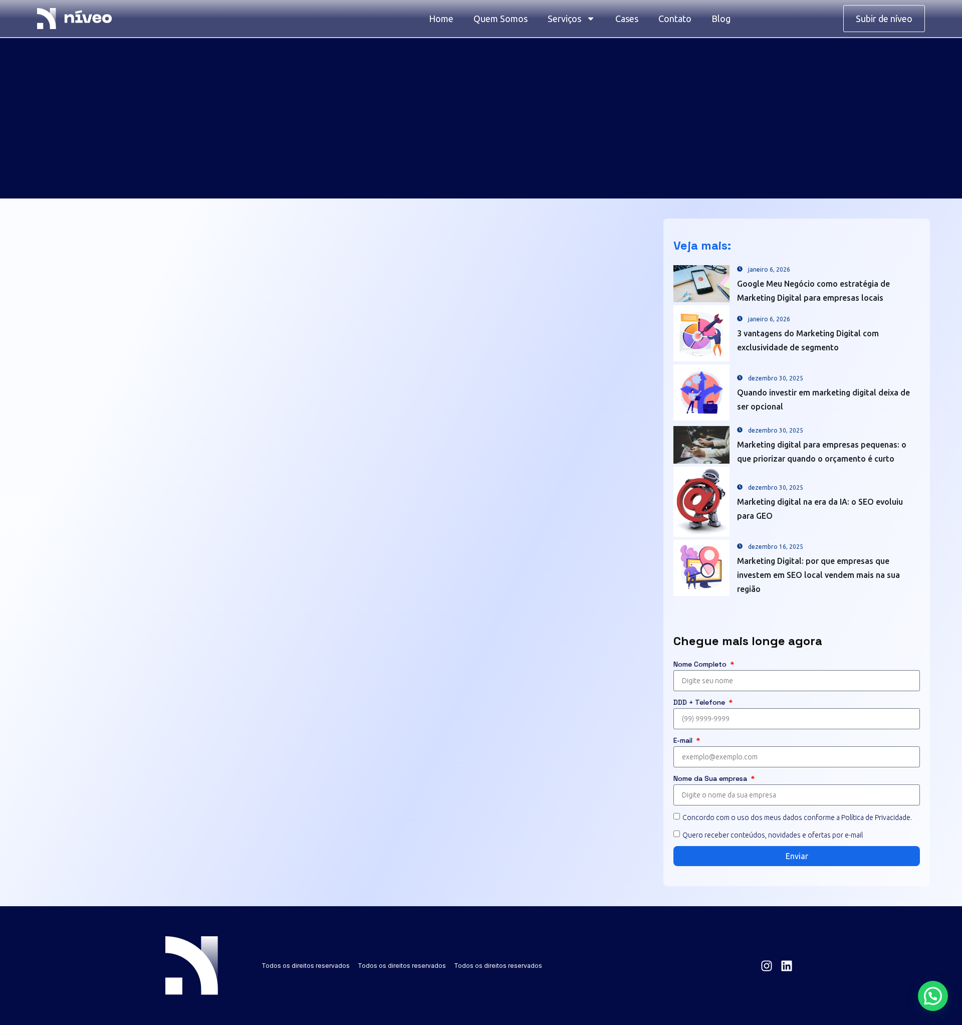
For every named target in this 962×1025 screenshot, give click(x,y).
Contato (674, 19)
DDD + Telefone (700, 702)
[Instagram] (767, 966)
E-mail (683, 740)
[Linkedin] (787, 966)
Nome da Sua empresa (711, 778)
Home (441, 19)
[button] (933, 996)
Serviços (564, 19)
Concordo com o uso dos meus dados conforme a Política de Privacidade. (797, 817)
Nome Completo (701, 664)
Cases (626, 19)
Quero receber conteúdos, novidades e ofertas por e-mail (772, 835)
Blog (721, 19)
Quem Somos (500, 19)
